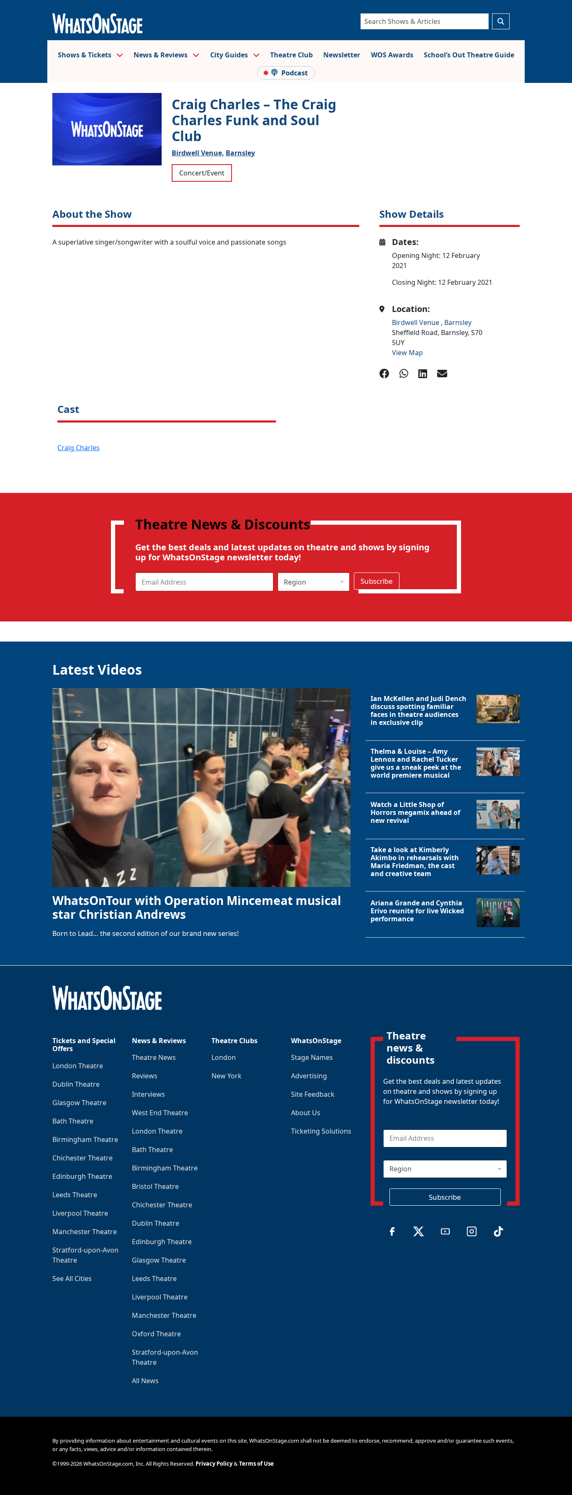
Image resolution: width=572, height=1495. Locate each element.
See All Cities (72, 1278)
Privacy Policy (214, 1463)
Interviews (148, 1094)
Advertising (309, 1075)
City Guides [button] (230, 54)
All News (145, 1380)
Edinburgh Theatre (82, 1176)
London (223, 1057)
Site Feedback (313, 1094)
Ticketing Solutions (321, 1131)
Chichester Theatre (82, 1157)
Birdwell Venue (416, 322)
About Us (305, 1112)
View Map (407, 352)
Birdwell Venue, (198, 152)
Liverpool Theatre (80, 1213)
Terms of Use (256, 1463)
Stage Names (312, 1057)
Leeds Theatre (74, 1194)
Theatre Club (291, 54)
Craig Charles (78, 447)
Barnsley (240, 152)
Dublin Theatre (76, 1084)
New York (226, 1075)
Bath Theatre (72, 1121)
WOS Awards (392, 54)
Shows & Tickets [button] (85, 54)
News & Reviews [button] (161, 54)
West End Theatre (160, 1112)
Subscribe (377, 581)
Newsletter (341, 54)
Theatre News (154, 1057)
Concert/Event (201, 173)
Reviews (144, 1075)
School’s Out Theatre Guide (469, 54)
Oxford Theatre (156, 1333)
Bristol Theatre (155, 1186)
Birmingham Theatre (85, 1139)
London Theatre (77, 1065)
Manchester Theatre (84, 1231)
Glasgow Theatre (79, 1102)
